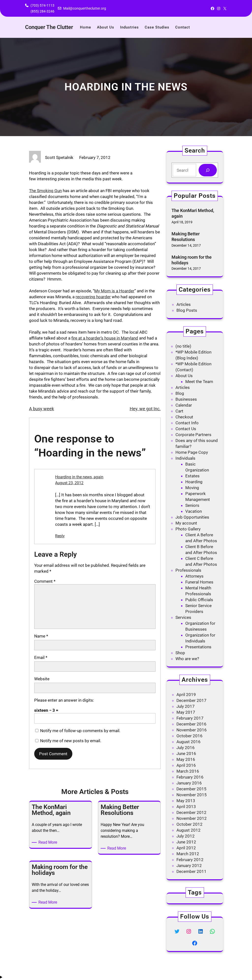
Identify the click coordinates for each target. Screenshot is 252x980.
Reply (60, 536)
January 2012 (189, 865)
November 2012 (191, 818)
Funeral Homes (199, 582)
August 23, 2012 (69, 483)
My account (186, 523)
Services (183, 617)
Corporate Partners (193, 434)
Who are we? (187, 658)
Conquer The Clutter (49, 27)
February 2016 (190, 777)
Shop (180, 652)
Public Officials (199, 599)
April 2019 (186, 694)
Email (40, 657)
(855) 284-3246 (42, 11)
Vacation (193, 511)
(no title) (183, 346)
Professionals (188, 570)
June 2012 (186, 841)
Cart (179, 411)
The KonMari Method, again (193, 213)
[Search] (208, 170)
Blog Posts (186, 310)
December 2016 (191, 724)
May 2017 (185, 712)
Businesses (186, 399)
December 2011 (191, 871)
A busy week (41, 408)
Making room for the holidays (192, 260)
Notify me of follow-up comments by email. (80, 730)
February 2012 (190, 859)
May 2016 (185, 759)
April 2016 (186, 765)
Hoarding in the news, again (79, 477)
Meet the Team (199, 381)
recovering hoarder (93, 296)
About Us (184, 375)
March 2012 (187, 853)
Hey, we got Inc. (145, 408)
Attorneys (194, 576)
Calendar (183, 405)
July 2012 (185, 836)
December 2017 (191, 700)
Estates (192, 475)
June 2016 (186, 753)
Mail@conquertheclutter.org (84, 8)
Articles (183, 304)
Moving (192, 487)
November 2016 (191, 729)
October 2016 (189, 735)
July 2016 (185, 747)
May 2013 (185, 800)
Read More (48, 842)
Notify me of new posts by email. (70, 740)
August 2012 (188, 830)
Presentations (198, 646)
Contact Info (187, 422)
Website (41, 678)
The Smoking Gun (45, 190)
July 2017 (185, 706)
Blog (179, 393)
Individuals (185, 458)
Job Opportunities (192, 517)
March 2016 (187, 771)
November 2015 (191, 794)
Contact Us (185, 428)
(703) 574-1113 (42, 5)
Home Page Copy (191, 452)
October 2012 (189, 824)
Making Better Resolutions (186, 236)
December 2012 (191, 812)
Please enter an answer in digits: (64, 700)
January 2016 (189, 783)
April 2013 (186, 806)
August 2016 (188, 741)
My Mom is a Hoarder (114, 290)
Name (41, 636)
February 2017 (190, 718)
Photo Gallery (188, 528)
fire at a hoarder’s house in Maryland (104, 338)
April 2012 (186, 847)
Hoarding (194, 481)
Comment (44, 581)
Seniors (192, 505)
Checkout (184, 416)
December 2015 (191, 788)
